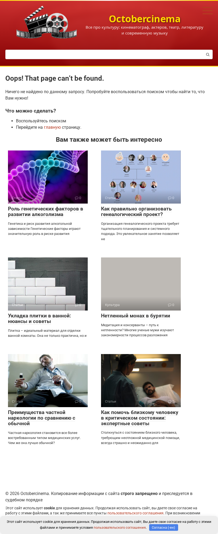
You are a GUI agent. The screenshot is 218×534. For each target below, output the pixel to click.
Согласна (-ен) (163, 527)
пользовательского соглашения (135, 513)
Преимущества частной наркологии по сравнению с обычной (41, 418)
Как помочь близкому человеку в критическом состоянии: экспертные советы (139, 418)
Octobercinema (145, 18)
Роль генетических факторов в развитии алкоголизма (45, 211)
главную (52, 127)
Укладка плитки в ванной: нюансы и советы (39, 318)
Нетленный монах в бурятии (135, 316)
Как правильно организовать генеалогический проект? (136, 211)
